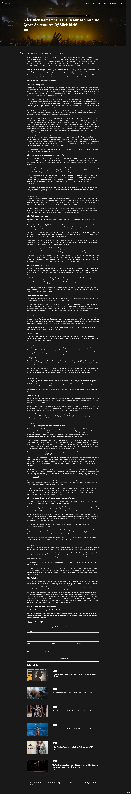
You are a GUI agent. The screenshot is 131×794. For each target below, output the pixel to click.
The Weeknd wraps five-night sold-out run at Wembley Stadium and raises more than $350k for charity (75, 766)
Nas (53, 57)
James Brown (53, 516)
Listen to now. (41, 80)
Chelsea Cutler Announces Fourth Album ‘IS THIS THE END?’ (73, 693)
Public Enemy (79, 140)
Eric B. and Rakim (58, 327)
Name (29, 643)
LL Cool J (71, 140)
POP (93, 3)
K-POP (105, 3)
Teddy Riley (47, 225)
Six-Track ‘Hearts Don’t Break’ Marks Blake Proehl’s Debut (72, 729)
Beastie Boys (92, 140)
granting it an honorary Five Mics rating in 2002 (70, 434)
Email (54, 643)
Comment (30, 631)
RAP (99, 3)
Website (79, 643)
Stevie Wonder (55, 248)
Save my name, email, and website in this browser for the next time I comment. (49, 652)
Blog (121, 3)
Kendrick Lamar (67, 57)
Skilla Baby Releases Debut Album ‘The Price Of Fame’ (71, 711)
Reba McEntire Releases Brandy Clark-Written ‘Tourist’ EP (72, 747)
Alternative (113, 3)
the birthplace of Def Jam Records (40, 300)
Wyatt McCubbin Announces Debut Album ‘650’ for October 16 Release (74, 676)
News (87, 3)
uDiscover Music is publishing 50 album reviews (68, 614)
